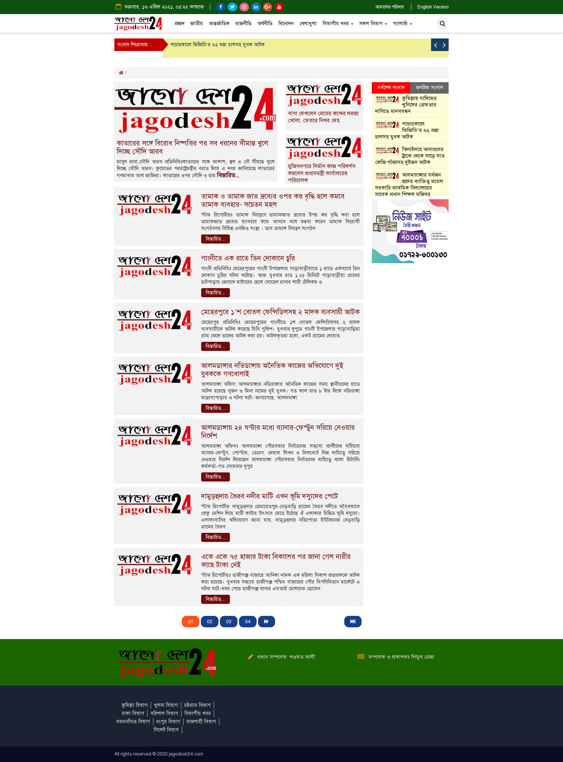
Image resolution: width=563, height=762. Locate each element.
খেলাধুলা (308, 24)
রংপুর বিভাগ (168, 722)
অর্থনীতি (264, 24)
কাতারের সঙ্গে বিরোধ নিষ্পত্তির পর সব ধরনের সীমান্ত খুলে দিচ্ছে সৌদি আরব (192, 147)
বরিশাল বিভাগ (164, 713)
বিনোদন (286, 24)
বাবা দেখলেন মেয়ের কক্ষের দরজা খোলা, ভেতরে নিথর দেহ (323, 117)
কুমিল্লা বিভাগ (135, 705)
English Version (433, 7)
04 (247, 622)
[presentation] (435, 44)
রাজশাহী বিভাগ (201, 722)
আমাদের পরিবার (389, 7)
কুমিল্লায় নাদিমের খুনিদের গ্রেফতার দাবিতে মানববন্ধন (406, 104)
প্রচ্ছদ (179, 24)
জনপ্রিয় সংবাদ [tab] (429, 88)
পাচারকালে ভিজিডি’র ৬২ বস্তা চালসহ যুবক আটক (217, 45)
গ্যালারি (401, 24)
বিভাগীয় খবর (336, 24)
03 (228, 622)
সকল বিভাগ (371, 24)
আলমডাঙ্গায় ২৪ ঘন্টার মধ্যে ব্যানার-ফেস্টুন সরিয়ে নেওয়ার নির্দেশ (278, 431)
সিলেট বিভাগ (166, 730)
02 (209, 622)
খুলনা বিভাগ (166, 705)
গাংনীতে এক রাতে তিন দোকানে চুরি (248, 258)
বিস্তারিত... (228, 175)
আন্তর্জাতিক (219, 24)
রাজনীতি (243, 24)
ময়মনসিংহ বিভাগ (133, 722)
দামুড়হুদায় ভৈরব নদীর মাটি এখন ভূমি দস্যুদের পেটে (269, 496)
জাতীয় (196, 24)
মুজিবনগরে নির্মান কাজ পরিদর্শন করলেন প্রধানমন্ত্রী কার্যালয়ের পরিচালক (322, 173)
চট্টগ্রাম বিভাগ (197, 705)
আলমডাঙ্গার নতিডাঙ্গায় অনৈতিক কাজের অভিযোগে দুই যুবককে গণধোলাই (272, 369)
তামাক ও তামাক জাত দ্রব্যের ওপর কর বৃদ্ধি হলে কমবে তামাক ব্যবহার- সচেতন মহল (273, 200)
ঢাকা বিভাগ (133, 713)
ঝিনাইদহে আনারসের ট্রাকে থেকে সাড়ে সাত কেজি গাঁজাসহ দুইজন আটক (410, 155)
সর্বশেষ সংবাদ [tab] (391, 88)
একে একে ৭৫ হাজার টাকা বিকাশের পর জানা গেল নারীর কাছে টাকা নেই (276, 560)
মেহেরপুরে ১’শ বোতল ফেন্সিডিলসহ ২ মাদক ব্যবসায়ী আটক (280, 311)
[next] (266, 621)
